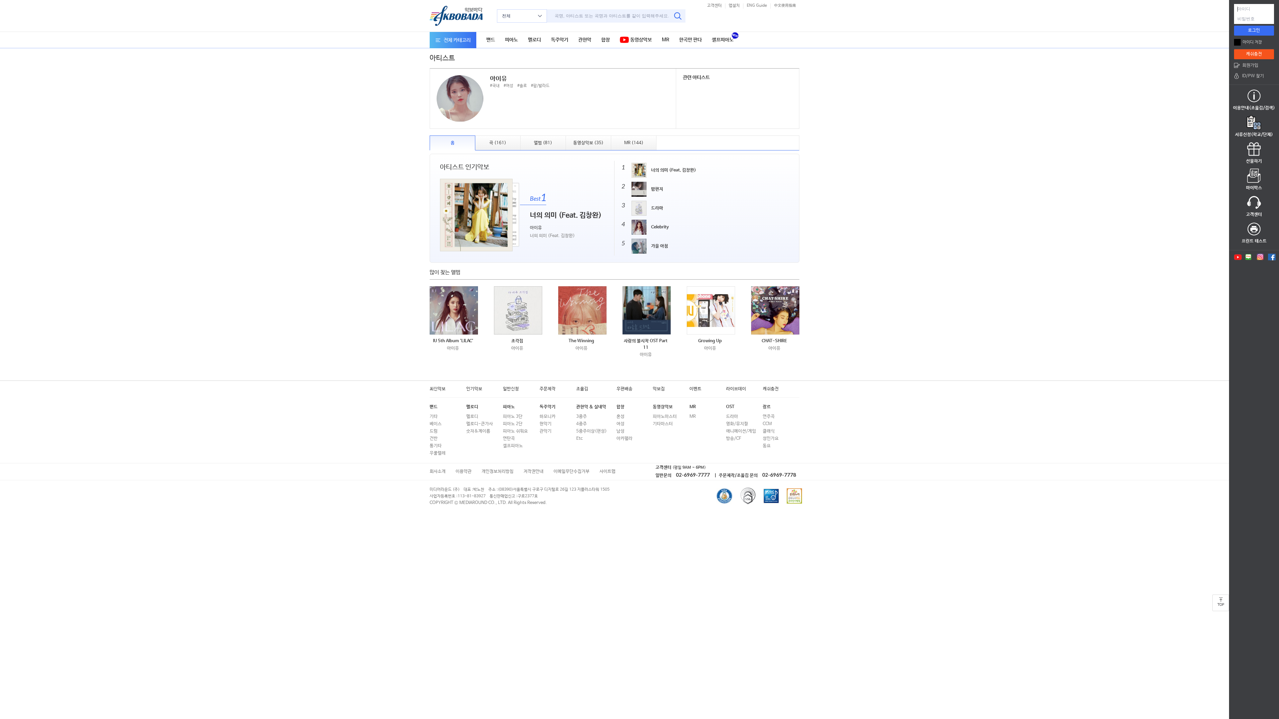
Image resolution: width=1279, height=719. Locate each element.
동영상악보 (640, 40)
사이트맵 (608, 471)
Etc (579, 438)
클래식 (769, 431)
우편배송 (625, 388)
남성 (621, 431)
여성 (621, 423)
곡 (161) (497, 142)
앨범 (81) (543, 142)
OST (730, 406)
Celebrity (660, 227)
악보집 (659, 388)
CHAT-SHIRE (774, 341)
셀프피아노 (722, 40)
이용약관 (464, 471)
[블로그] (1248, 257)
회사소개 (438, 471)
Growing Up (710, 341)
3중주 (581, 416)
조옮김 (582, 388)
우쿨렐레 (438, 453)
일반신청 (511, 388)
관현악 (584, 40)
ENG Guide (757, 5)
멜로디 (534, 40)
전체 (506, 15)
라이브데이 (736, 388)
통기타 (436, 445)
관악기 (546, 431)
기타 (434, 416)
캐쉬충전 (771, 388)
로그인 (1254, 30)
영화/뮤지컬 (737, 423)
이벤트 (695, 388)
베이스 (436, 423)
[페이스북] (1272, 257)
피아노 (511, 40)
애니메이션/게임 (741, 431)
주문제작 (548, 388)
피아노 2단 (513, 423)
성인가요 (771, 438)
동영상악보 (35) (588, 142)
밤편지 (657, 189)
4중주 (581, 423)
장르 (767, 406)
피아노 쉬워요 (515, 431)
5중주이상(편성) (591, 431)
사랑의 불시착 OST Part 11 (645, 344)
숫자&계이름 (478, 431)
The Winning (581, 341)
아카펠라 (625, 438)
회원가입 (1250, 65)
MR (665, 40)
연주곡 (769, 416)
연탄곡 (509, 438)
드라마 (657, 208)
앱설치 (734, 5)
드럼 (434, 431)
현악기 (546, 423)
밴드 (490, 40)
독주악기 (559, 40)
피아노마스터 (665, 416)
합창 (605, 40)
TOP (1220, 605)
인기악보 (474, 388)
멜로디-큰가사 (479, 423)
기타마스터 (663, 423)
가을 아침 (659, 246)
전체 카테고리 (457, 40)
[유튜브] (1237, 257)
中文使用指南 (785, 5)
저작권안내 (534, 471)
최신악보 (438, 388)
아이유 (453, 348)
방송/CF (733, 438)
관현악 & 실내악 (591, 406)
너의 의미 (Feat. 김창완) (673, 170)
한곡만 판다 (690, 40)
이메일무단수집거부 (572, 471)
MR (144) (633, 142)
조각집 (517, 341)
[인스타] (1260, 257)
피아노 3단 (513, 416)
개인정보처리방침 (498, 471)
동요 (767, 445)
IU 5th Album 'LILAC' (453, 341)
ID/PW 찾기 (1253, 76)
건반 (434, 438)
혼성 (621, 416)
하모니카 (548, 416)
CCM (767, 423)
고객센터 (714, 5)
